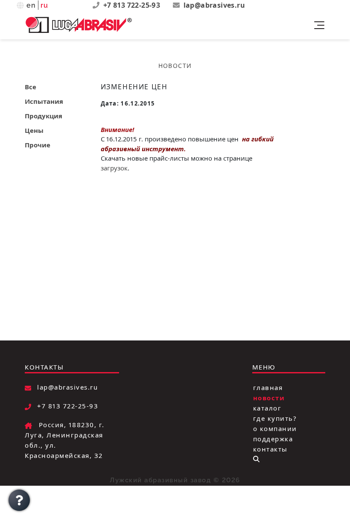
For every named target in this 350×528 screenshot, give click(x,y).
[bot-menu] (256, 459)
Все (30, 86)
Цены (34, 130)
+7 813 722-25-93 (132, 5)
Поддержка (273, 438)
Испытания (44, 101)
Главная (268, 387)
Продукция (43, 115)
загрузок (114, 168)
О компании (275, 428)
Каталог (267, 407)
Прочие (37, 145)
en (31, 5)
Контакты (270, 448)
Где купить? (275, 418)
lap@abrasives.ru (214, 5)
